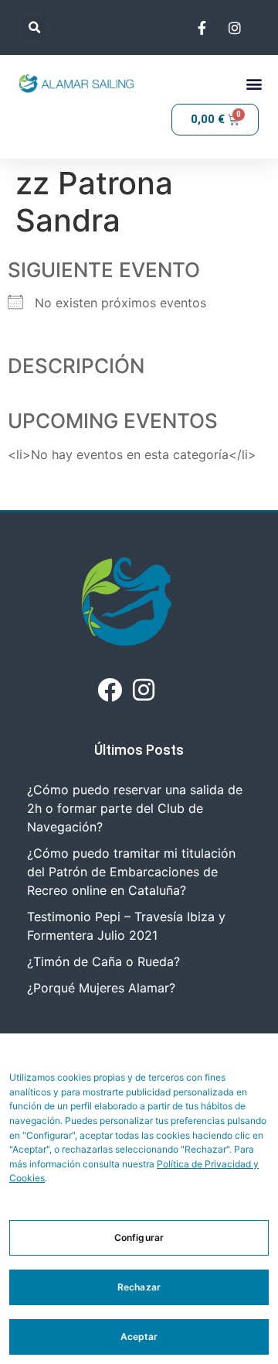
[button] (34, 27)
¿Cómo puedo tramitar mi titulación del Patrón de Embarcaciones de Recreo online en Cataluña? (131, 871)
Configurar (139, 1237)
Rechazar (139, 1287)
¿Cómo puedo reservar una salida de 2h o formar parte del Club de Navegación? (134, 808)
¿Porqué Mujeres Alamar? (101, 988)
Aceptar (139, 1336)
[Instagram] (143, 689)
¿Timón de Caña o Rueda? (103, 961)
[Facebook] (109, 689)
